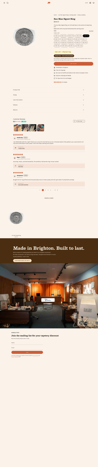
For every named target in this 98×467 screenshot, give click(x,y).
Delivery (15, 105)
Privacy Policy (35, 355)
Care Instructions (18, 100)
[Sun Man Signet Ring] (16, 217)
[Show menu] (4, 3)
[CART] (93, 3)
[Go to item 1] (17, 127)
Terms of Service (14, 356)
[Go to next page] (58, 190)
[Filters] (74, 121)
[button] (57, 82)
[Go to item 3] (32, 127)
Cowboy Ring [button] (21, 148)
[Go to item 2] (25, 127)
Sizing (15, 95)
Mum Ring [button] (20, 166)
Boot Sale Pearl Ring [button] (23, 184)
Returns (15, 110)
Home (55, 15)
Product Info (16, 90)
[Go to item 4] (40, 127)
